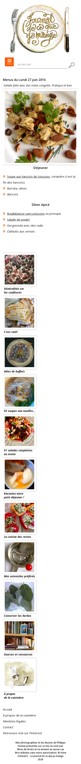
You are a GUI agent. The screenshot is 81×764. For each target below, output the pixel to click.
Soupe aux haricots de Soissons (28, 176)
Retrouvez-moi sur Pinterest (22, 733)
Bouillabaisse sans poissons (26, 214)
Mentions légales (14, 721)
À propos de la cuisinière (19, 715)
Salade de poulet (18, 219)
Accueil (7, 709)
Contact (8, 727)
